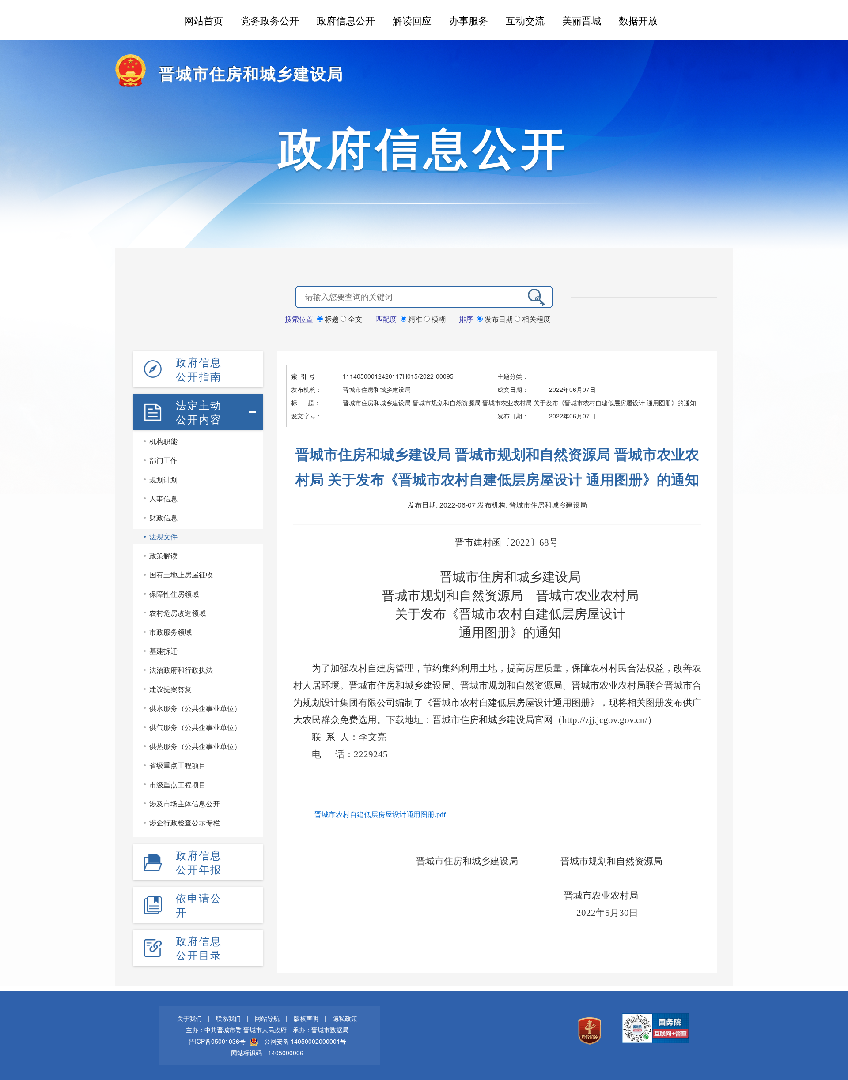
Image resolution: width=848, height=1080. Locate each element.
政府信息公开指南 (199, 369)
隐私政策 (345, 1018)
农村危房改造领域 (177, 613)
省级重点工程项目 (177, 765)
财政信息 (163, 517)
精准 (415, 319)
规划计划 (163, 479)
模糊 (438, 319)
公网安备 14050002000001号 (305, 1041)
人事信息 (163, 498)
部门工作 (163, 460)
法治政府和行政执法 (181, 670)
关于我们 (189, 1018)
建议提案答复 (170, 689)
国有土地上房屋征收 (181, 574)
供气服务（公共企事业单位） (195, 727)
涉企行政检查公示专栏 (184, 822)
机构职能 (163, 441)
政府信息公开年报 (199, 862)
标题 (332, 319)
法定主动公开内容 (199, 412)
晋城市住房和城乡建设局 (251, 72)
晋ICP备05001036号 (217, 1041)
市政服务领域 (170, 632)
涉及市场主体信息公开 (184, 803)
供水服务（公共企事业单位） (195, 708)
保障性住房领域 (174, 594)
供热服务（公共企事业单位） (195, 746)
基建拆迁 (163, 651)
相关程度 (535, 319)
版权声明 (306, 1018)
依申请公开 (199, 905)
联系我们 (228, 1018)
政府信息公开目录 (199, 947)
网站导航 (267, 1018)
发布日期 (499, 319)
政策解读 (163, 555)
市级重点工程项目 (177, 784)
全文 (354, 319)
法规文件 (163, 536)
